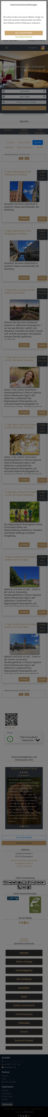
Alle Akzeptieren (23, 33)
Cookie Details (19, 37)
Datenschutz (28, 37)
